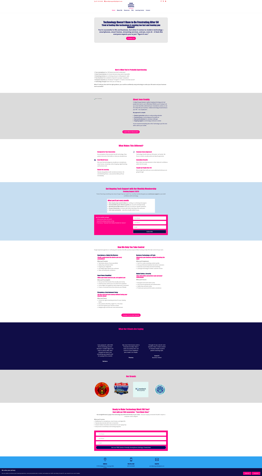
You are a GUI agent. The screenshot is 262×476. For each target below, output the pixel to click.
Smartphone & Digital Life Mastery (107, 255)
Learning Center (139, 10)
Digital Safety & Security (143, 274)
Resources (126, 10)
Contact (148, 10)
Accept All (256, 473)
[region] (131, 472)
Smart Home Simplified (104, 275)
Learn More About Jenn (131, 132)
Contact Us (131, 38)
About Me (119, 10)
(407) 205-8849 (131, 466)
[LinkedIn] (165, 2)
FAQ (132, 10)
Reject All (247, 473)
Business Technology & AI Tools (145, 255)
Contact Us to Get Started (131, 315)
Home (113, 10)
